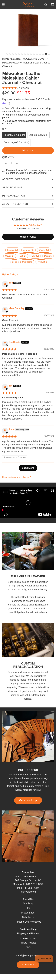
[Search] (45, 4)
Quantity (8, 157)
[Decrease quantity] (5, 163)
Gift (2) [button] (23, 256)
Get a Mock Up (28, 800)
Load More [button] (28, 468)
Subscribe (28, 964)
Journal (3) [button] (28, 250)
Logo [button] (14, 262)
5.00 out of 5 (35, 225)
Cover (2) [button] (9, 256)
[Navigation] (3, 4)
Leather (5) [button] (12, 250)
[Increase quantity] (16, 163)
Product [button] (41, 262)
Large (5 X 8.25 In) (38, 135)
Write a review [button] (28, 236)
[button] (7, 54)
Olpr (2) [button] (35, 256)
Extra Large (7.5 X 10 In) (16, 142)
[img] (9, 290)
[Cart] (52, 4)
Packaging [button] (27, 262)
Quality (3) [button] (44, 250)
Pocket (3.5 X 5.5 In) (14, 135)
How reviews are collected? (17, 477)
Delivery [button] (48, 256)
